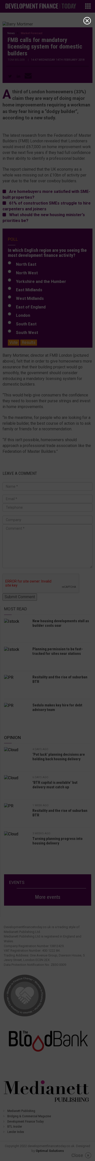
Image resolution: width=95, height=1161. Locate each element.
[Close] (87, 21)
